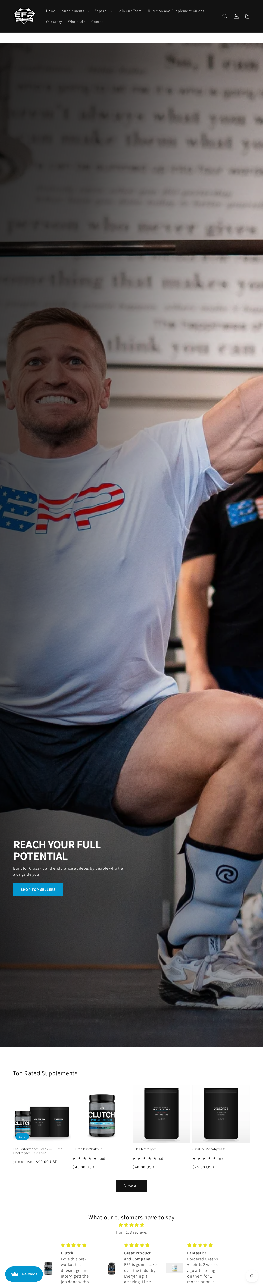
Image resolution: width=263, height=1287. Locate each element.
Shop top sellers (38, 889)
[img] (131, 1225)
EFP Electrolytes (145, 1149)
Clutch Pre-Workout (87, 1149)
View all (131, 1185)
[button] (75, 10)
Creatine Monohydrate (209, 1149)
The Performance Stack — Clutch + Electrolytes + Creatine (39, 1151)
